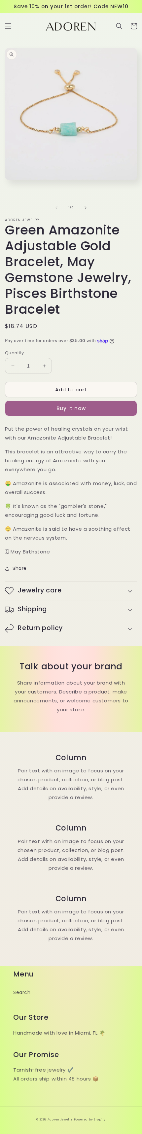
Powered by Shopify (90, 1119)
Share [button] (20, 568)
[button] (8, 26)
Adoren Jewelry (60, 1119)
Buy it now (71, 408)
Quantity (14, 353)
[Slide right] (85, 207)
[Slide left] (56, 207)
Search (22, 992)
